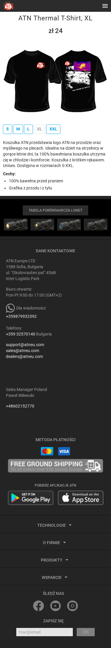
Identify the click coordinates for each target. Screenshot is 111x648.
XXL (53, 129)
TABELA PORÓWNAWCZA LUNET (55, 210)
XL (39, 129)
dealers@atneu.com (24, 356)
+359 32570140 (20, 334)
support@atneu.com (25, 344)
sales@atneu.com (22, 350)
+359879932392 (21, 316)
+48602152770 (20, 406)
